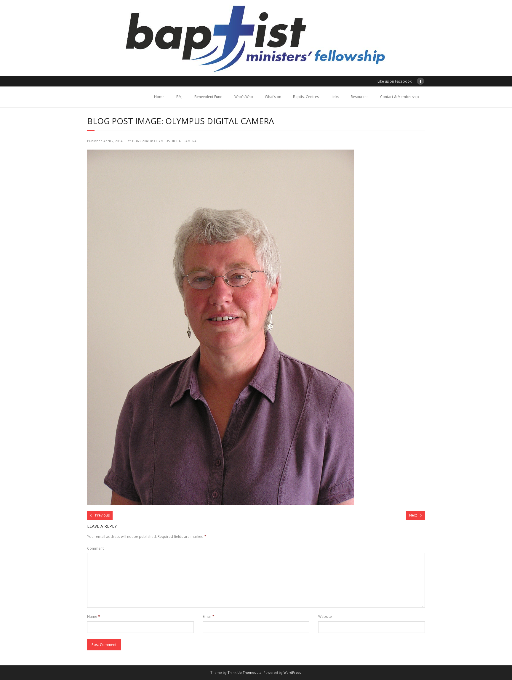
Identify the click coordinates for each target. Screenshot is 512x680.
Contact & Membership (399, 96)
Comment (95, 548)
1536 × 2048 (140, 141)
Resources (359, 96)
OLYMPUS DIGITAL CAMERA (175, 141)
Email (209, 616)
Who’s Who (243, 96)
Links (335, 96)
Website (325, 616)
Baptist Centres (306, 96)
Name (93, 616)
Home (159, 96)
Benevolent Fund (208, 96)
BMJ (179, 96)
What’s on (273, 96)
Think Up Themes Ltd (245, 672)
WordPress (292, 672)
